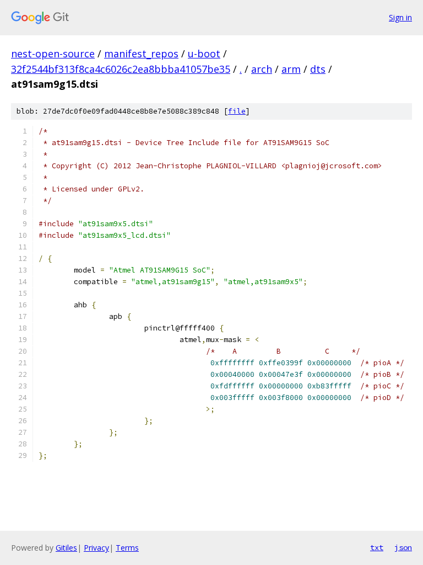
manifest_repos (141, 53)
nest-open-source (53, 53)
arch (261, 69)
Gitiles (66, 547)
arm (291, 69)
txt (376, 547)
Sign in (400, 17)
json (403, 547)
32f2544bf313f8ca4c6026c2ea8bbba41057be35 (120, 69)
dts (318, 69)
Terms (127, 547)
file (237, 111)
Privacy (96, 547)
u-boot (204, 53)
